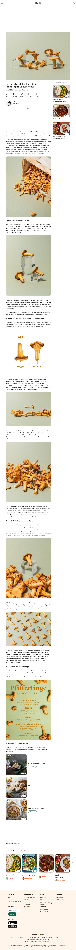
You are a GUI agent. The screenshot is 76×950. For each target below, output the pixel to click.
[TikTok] (14, 901)
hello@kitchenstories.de (60, 937)
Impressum (43, 897)
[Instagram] (12, 901)
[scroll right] (72, 862)
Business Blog (59, 899)
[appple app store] (14, 923)
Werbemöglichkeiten (61, 897)
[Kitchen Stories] (38, 3)
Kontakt (42, 904)
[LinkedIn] (20, 901)
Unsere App (27, 904)
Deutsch (42, 911)
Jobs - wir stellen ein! (29, 897)
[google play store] (14, 926)
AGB (41, 899)
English (47, 911)
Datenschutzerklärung (45, 901)
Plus (26, 906)
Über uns (26, 899)
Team (25, 901)
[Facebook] (9, 901)
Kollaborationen (28, 903)
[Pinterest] (18, 901)
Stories (8, 30)
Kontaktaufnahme (60, 901)
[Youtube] (16, 901)
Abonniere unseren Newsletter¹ (13, 905)
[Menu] (2, 3)
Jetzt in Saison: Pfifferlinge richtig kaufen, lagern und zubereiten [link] (25, 30)
